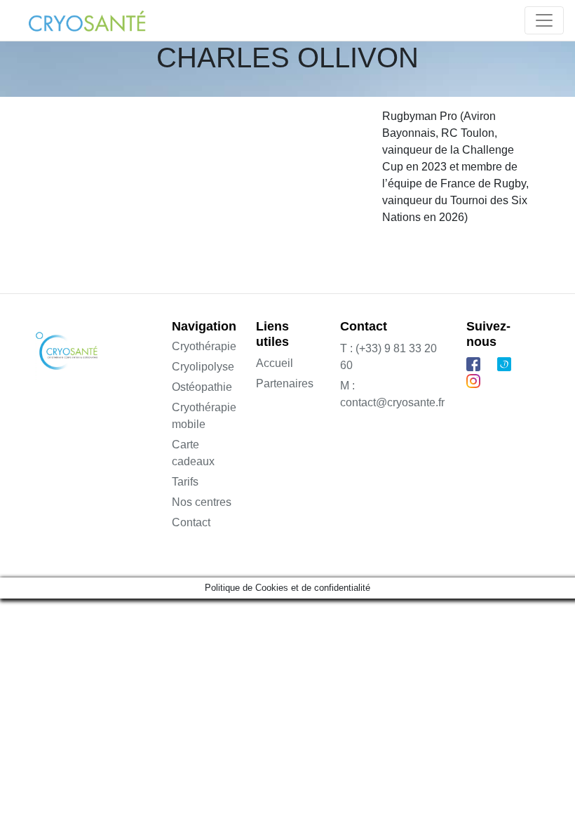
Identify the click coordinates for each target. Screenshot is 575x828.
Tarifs (185, 482)
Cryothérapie (204, 346)
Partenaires (284, 383)
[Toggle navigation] (544, 20)
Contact (191, 522)
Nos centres (201, 502)
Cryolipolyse (203, 367)
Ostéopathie (202, 387)
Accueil (274, 363)
